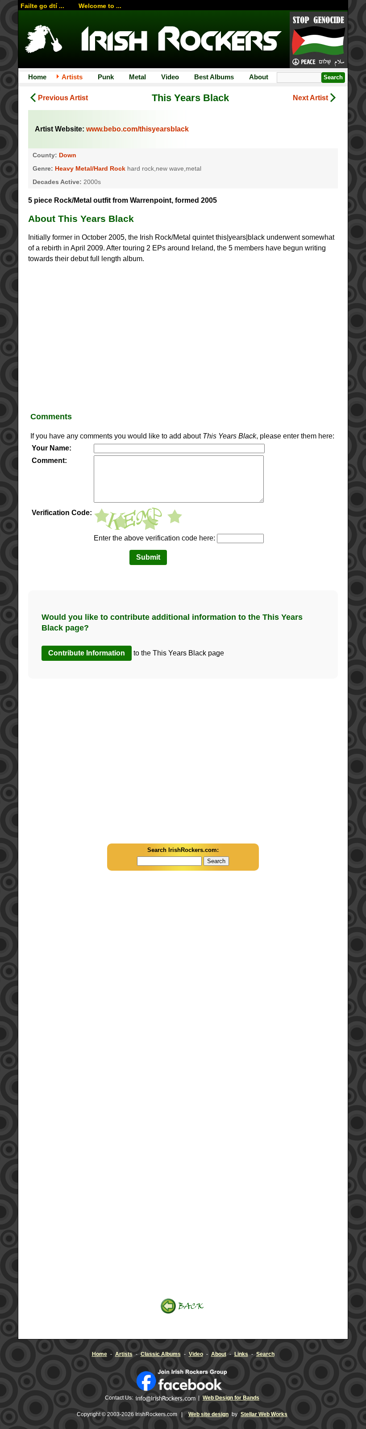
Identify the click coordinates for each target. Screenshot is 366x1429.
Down (67, 155)
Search (265, 1354)
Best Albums (214, 77)
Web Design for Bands (231, 1398)
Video (170, 77)
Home (37, 77)
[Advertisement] (183, 335)
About (258, 77)
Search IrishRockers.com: (183, 850)
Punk (106, 77)
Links (241, 1354)
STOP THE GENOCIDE (319, 41)
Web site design (208, 1414)
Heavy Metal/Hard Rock (90, 168)
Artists (72, 77)
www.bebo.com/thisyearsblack (137, 129)
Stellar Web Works (264, 1414)
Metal (137, 77)
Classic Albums (161, 1354)
